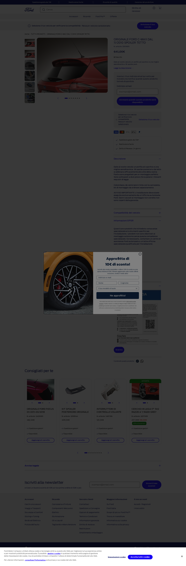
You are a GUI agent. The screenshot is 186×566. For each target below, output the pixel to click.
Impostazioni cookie (117, 557)
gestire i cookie (54, 553)
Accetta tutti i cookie (140, 557)
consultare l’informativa (35, 560)
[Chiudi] (182, 556)
